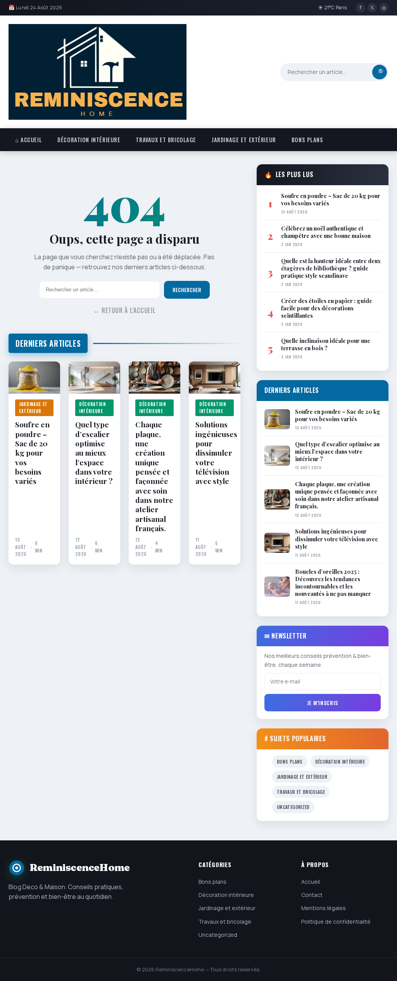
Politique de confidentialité (336, 921)
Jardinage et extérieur (244, 140)
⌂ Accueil (28, 140)
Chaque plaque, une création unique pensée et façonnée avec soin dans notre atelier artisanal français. (154, 476)
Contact (312, 894)
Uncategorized (293, 807)
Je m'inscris (322, 703)
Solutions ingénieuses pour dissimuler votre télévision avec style (214, 452)
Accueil (310, 881)
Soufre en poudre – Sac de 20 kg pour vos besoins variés (32, 452)
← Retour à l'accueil (124, 310)
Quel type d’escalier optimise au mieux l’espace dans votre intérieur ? (93, 452)
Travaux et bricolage (166, 140)
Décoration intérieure (88, 140)
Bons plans (307, 140)
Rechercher (187, 290)
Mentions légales (323, 908)
